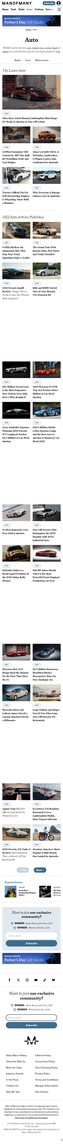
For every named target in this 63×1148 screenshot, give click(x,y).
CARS (6, 114)
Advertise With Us (15, 1061)
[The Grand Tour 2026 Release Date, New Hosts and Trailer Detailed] (47, 230)
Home (28, 29)
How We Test (13, 1091)
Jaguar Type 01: (13, 812)
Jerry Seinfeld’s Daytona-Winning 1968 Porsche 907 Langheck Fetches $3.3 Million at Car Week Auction (16, 434)
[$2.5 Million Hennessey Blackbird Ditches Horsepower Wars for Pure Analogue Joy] (47, 652)
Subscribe (49, 3)
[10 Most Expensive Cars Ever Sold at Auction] (16, 512)
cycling (47, 47)
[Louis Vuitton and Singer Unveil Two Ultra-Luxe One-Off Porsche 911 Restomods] (47, 692)
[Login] (59, 3)
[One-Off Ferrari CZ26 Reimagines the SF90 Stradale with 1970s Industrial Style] (47, 512)
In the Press (12, 1079)
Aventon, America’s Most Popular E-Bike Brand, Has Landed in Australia (46, 853)
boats (55, 47)
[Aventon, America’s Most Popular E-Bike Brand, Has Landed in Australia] (47, 832)
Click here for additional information (31, 1117)
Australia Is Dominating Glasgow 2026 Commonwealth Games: (27, 896)
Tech (13, 9)
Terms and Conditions (46, 1079)
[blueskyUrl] (53, 980)
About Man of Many (16, 1055)
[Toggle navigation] (59, 9)
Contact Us (12, 1085)
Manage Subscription (46, 1085)
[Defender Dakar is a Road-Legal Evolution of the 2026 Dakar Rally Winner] (16, 553)
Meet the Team (14, 1067)
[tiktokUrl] (44, 980)
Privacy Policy (42, 1073)
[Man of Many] (31, 1040)
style (58, 51)
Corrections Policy (45, 1061)
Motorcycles (41, 60)
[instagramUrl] (27, 980)
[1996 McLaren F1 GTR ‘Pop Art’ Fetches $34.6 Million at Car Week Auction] (47, 369)
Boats (18, 60)
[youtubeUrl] (35, 980)
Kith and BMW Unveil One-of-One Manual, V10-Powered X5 (45, 291)
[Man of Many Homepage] (17, 3)
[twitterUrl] (18, 980)
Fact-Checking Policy (46, 1067)
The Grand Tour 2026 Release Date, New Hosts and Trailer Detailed (46, 251)
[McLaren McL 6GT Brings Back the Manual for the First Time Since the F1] (16, 652)
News (5, 9)
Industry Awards (14, 1073)
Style (21, 9)
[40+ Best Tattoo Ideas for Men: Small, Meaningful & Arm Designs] (45, 891)
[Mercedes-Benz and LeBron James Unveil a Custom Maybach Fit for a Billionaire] (16, 692)
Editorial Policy (43, 1055)
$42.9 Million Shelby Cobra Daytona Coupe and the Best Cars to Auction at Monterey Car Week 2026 (46, 434)
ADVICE (56, 887)
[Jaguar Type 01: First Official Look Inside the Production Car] (16, 791)
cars (29, 47)
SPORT (22, 887)
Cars (27, 60)
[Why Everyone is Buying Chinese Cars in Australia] (47, 175)
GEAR (37, 845)
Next (39, 870)
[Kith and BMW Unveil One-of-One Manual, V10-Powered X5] (47, 271)
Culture (39, 9)
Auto (30, 9)
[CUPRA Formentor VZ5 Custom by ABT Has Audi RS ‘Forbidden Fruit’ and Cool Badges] (16, 134)
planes (6, 51)
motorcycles (37, 47)
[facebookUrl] (9, 980)
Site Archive (41, 1091)
